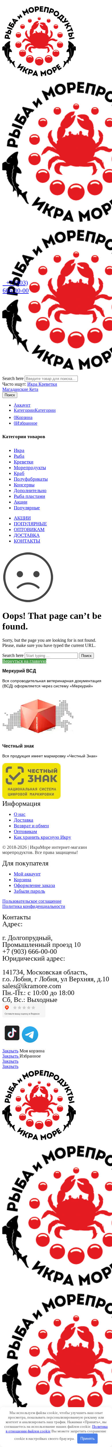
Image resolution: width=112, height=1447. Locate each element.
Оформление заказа (34, 885)
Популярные (27, 507)
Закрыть (10, 1050)
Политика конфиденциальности (33, 906)
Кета (33, 389)
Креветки (23, 462)
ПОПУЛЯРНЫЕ (30, 523)
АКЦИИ (22, 518)
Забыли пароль (29, 891)
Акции (20, 502)
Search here (13, 378)
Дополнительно (30, 490)
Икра (32, 384)
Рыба (19, 456)
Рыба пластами (29, 496)
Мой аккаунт (27, 874)
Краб (19, 473)
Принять (87, 1438)
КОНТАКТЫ (27, 541)
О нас (20, 814)
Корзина (22, 879)
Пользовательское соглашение (31, 901)
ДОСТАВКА (27, 535)
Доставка (23, 820)
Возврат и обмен (31, 825)
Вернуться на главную (24, 661)
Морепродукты (30, 467)
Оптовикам (25, 831)
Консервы (24, 484)
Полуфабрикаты (31, 479)
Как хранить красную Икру (42, 837)
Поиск (10, 395)
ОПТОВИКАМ (29, 529)
